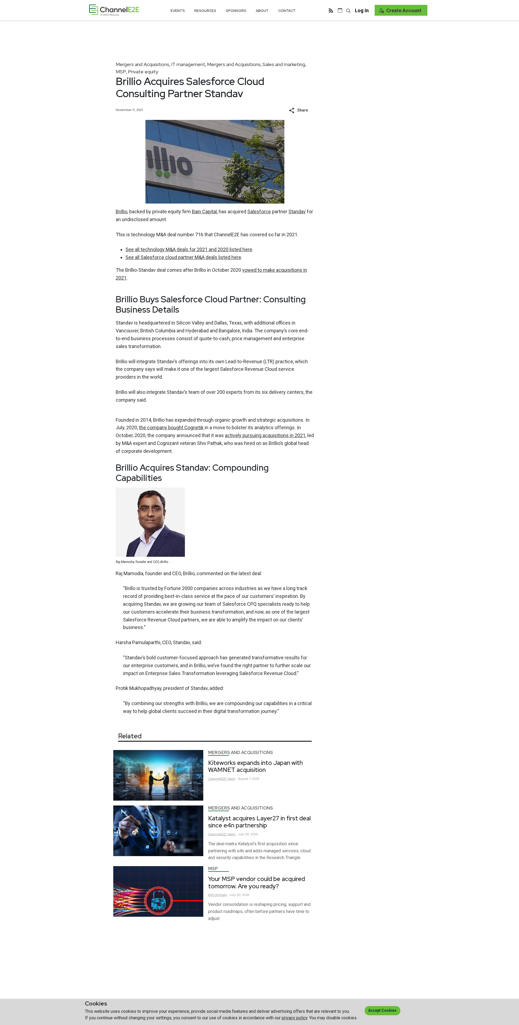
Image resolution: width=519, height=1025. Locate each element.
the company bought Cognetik (171, 427)
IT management (188, 64)
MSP (121, 71)
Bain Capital (204, 211)
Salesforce (259, 211)
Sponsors (236, 10)
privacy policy (294, 1017)
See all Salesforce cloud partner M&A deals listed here (183, 257)
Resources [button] (205, 10)
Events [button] (178, 10)
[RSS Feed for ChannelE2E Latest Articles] (331, 10)
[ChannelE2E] (114, 10)
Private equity (143, 71)
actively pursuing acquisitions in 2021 (265, 435)
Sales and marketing (283, 64)
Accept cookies (382, 1010)
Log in (362, 10)
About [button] (262, 10)
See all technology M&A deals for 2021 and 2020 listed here (188, 249)
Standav (297, 211)
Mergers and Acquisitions (142, 64)
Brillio (121, 211)
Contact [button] (287, 10)
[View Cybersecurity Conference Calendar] (340, 10)
